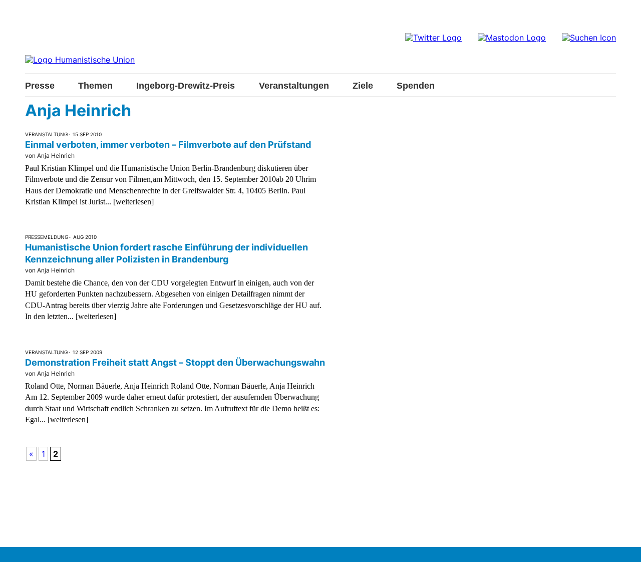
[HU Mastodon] (512, 37)
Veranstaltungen (294, 86)
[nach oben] (623, 544)
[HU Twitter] (433, 37)
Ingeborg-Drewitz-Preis (185, 86)
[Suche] (589, 37)
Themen (95, 86)
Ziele (363, 86)
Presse (40, 86)
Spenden (416, 86)
